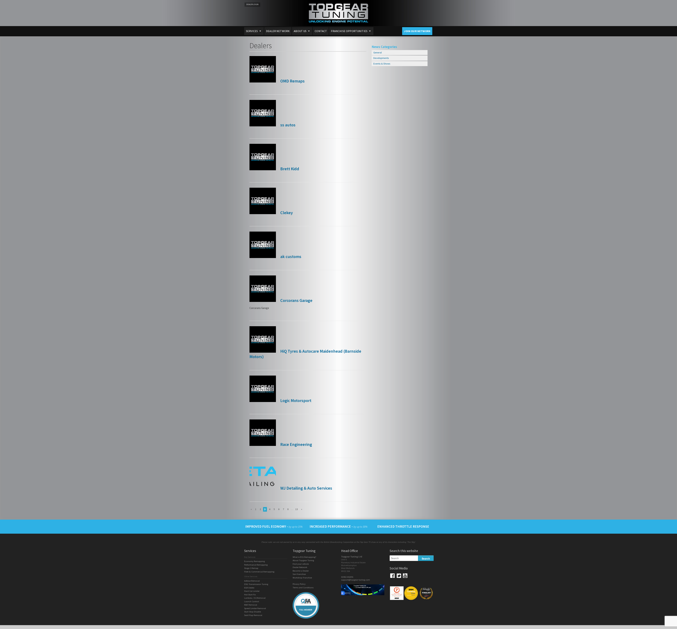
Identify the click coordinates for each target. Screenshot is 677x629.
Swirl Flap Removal (253, 615)
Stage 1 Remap (251, 568)
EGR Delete (249, 587)
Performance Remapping (256, 564)
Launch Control (251, 601)
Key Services (249, 557)
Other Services (250, 576)
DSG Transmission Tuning (256, 584)
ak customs (290, 256)
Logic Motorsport (295, 400)
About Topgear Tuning (303, 560)
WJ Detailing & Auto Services (305, 488)
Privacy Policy (299, 584)
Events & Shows (381, 63)
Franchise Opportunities (349, 31)
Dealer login (252, 4)
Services (252, 31)
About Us (300, 31)
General (377, 52)
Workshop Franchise (302, 577)
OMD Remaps (292, 81)
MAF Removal (250, 604)
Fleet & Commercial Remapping (259, 571)
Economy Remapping (254, 561)
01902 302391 (347, 577)
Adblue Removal (252, 580)
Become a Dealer (301, 570)
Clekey (286, 212)
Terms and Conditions (303, 587)
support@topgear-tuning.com (355, 579)
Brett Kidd (289, 168)
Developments (381, 58)
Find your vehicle (301, 564)
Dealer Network (278, 31)
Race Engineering (295, 444)
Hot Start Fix (250, 594)
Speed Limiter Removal (255, 608)
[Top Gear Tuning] (338, 25)
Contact (321, 31)
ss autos (287, 124)
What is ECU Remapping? (304, 557)
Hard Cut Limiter (252, 591)
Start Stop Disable (252, 611)
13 (296, 509)
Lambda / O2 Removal (255, 598)
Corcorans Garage (295, 300)
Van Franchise (299, 574)
